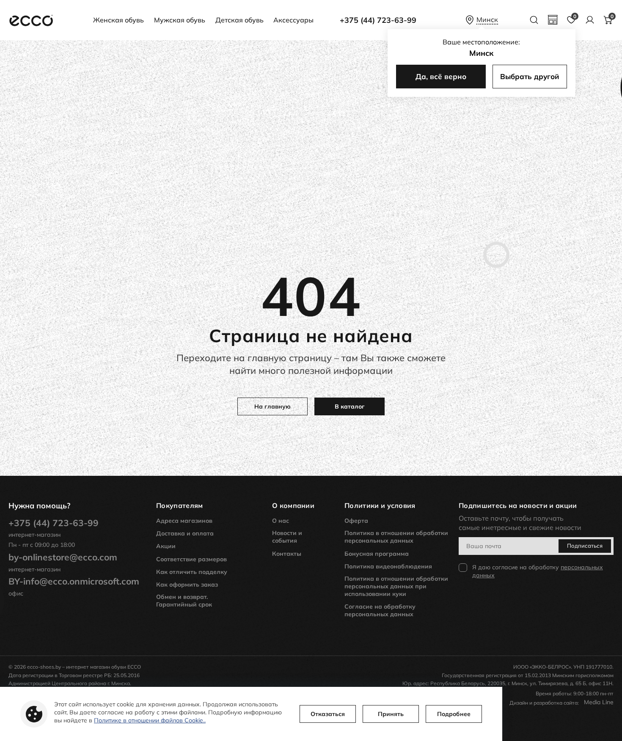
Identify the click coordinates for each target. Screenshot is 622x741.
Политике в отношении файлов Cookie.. (150, 720)
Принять (391, 714)
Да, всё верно (441, 76)
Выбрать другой (529, 76)
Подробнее (454, 714)
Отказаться (328, 714)
